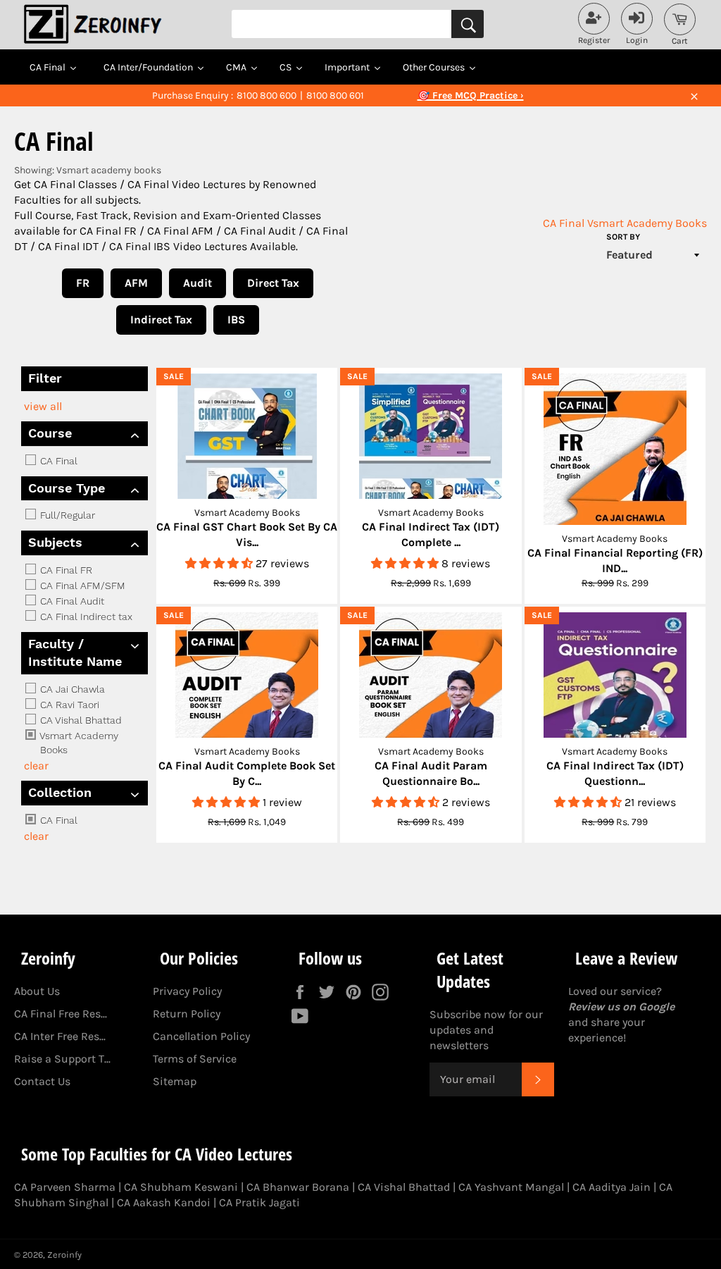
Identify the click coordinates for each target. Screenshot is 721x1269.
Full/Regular (66, 515)
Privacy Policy (187, 991)
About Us (37, 991)
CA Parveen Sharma (64, 1187)
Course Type (66, 488)
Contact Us (42, 1081)
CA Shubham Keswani (181, 1187)
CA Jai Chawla (71, 689)
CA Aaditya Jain (611, 1187)
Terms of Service (195, 1058)
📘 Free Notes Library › (470, 95)
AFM (136, 283)
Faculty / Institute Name (75, 652)
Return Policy (186, 1013)
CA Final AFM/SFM (81, 585)
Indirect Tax (161, 319)
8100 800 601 (335, 95)
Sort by (623, 237)
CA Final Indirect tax (84, 616)
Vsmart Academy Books (647, 223)
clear (36, 765)
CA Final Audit (70, 601)
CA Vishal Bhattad (79, 720)
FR (82, 283)
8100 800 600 (266, 95)
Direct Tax (273, 283)
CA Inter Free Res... (60, 1036)
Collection (60, 792)
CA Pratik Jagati (259, 1202)
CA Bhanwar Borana (297, 1187)
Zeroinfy (64, 1254)
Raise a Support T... (62, 1058)
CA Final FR (64, 570)
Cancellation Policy (201, 1036)
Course (50, 433)
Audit (197, 283)
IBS (236, 319)
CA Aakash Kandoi (164, 1202)
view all (43, 406)
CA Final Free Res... (60, 1013)
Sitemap (174, 1081)
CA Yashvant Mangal (511, 1187)
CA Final (563, 223)
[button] (220, 563)
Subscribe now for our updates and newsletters (486, 1030)
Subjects (55, 542)
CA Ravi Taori (68, 704)
